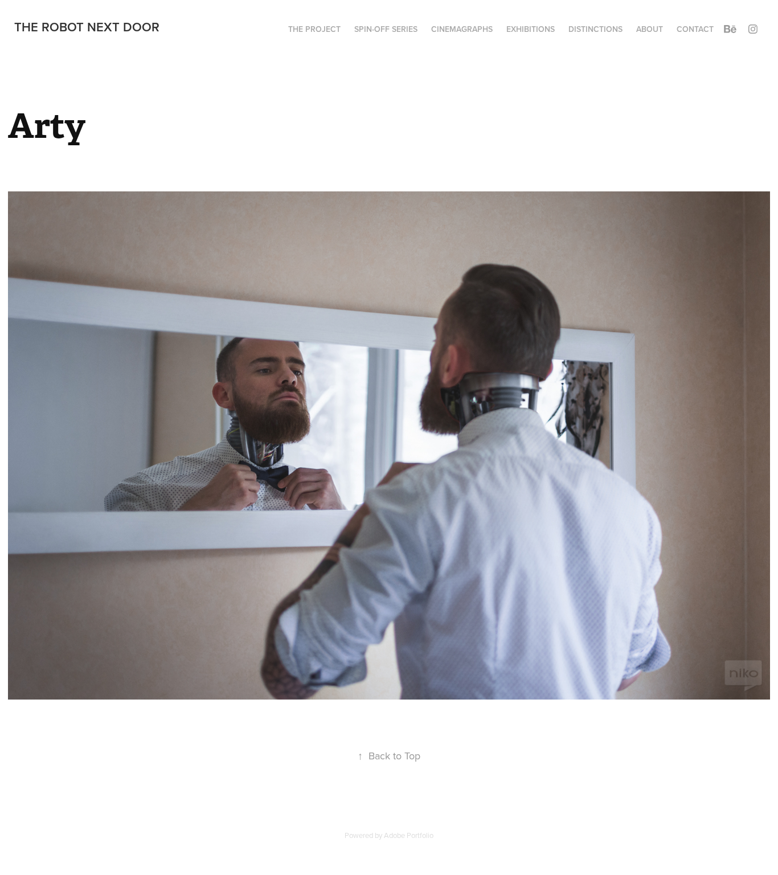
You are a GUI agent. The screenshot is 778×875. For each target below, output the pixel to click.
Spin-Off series (385, 29)
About (649, 29)
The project (314, 29)
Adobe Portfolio (408, 835)
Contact (695, 29)
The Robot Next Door (86, 27)
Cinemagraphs (462, 29)
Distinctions (595, 29)
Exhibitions (530, 29)
